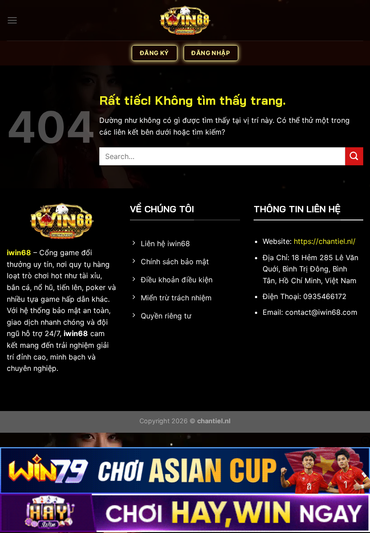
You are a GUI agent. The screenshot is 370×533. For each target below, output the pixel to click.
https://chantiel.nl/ (325, 241)
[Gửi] (354, 156)
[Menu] (12, 20)
